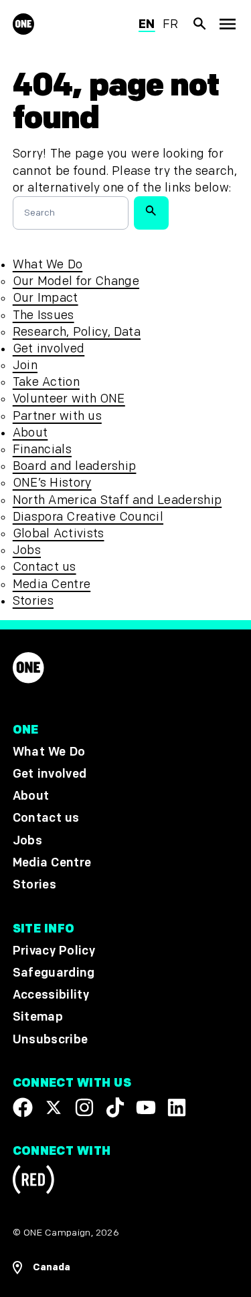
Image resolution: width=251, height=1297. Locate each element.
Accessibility (51, 996)
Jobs (27, 550)
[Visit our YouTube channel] (146, 1107)
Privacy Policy (54, 951)
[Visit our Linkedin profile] (177, 1107)
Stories (33, 601)
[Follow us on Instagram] (84, 1107)
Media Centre (51, 584)
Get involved (48, 349)
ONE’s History (52, 483)
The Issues (43, 315)
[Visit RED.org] (33, 1182)
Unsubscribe (50, 1040)
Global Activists (58, 534)
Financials (42, 450)
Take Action (46, 382)
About (30, 433)
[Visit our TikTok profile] (115, 1107)
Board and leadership (75, 466)
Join (25, 365)
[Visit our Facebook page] (23, 1107)
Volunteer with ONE (69, 399)
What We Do (47, 265)
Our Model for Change (76, 281)
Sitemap (38, 1018)
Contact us (44, 567)
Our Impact (45, 298)
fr (171, 24)
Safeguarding (54, 974)
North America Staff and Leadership (117, 500)
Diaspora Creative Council (88, 517)
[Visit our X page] (54, 1107)
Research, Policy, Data (77, 332)
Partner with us (57, 416)
